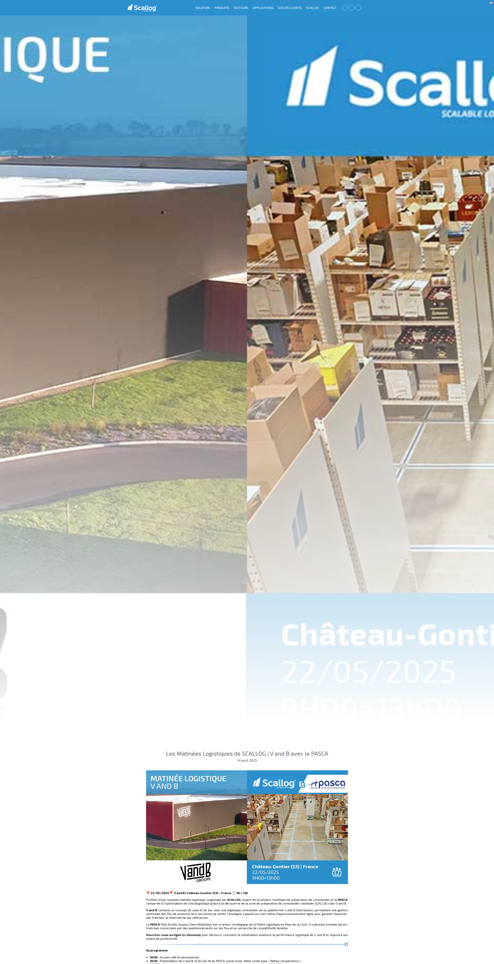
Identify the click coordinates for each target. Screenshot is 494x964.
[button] (345, 7)
